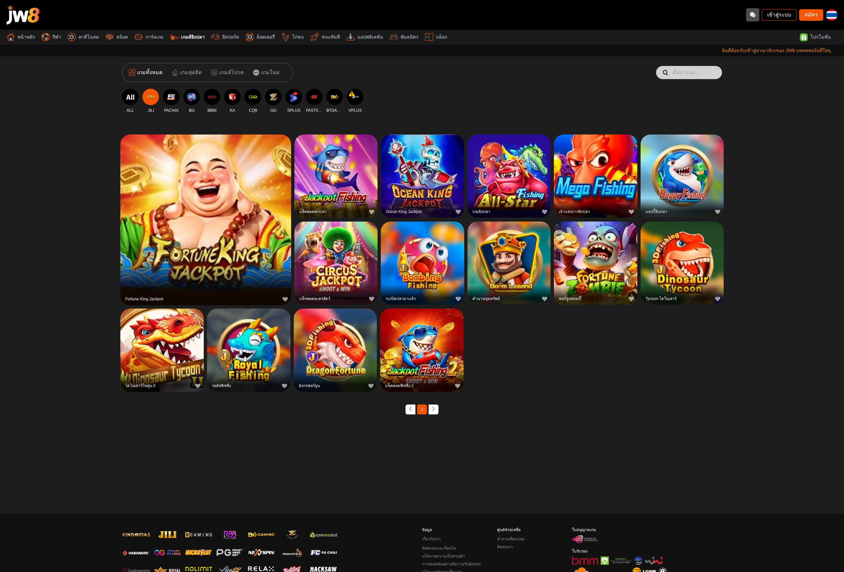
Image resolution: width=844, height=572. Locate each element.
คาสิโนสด (88, 37)
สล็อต (122, 37)
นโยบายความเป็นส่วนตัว (443, 556)
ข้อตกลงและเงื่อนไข (439, 548)
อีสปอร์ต (230, 37)
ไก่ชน (298, 37)
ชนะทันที (330, 37)
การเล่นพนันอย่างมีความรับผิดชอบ (451, 564)
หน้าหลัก (26, 37)
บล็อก (441, 37)
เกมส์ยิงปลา (193, 37)
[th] (831, 15)
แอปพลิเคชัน (370, 37)
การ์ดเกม (154, 37)
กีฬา (56, 37)
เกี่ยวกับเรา (431, 539)
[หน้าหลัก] (23, 15)
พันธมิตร (409, 37)
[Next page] (433, 409)
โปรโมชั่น (820, 37)
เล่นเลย (205, 219)
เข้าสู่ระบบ (779, 14)
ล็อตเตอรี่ (265, 37)
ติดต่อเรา (505, 547)
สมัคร (811, 14)
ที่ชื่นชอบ (205, 203)
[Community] (752, 14)
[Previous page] (410, 409)
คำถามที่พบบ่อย (511, 539)
